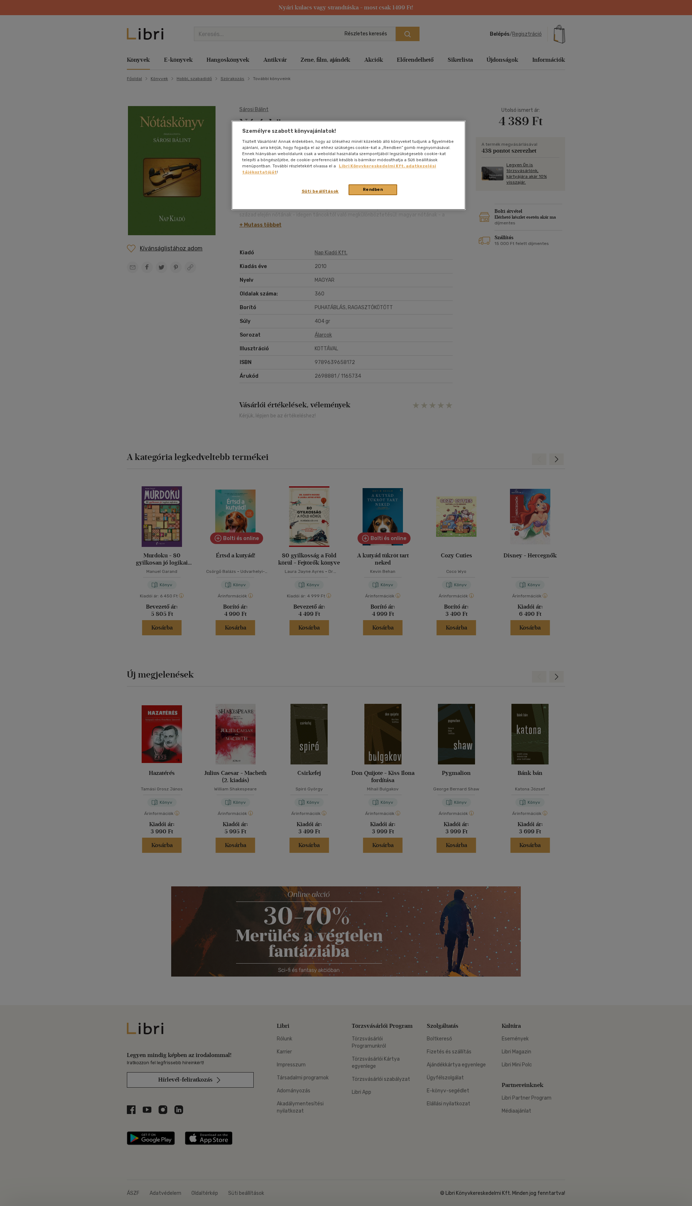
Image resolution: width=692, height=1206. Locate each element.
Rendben (373, 189)
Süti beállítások (320, 191)
